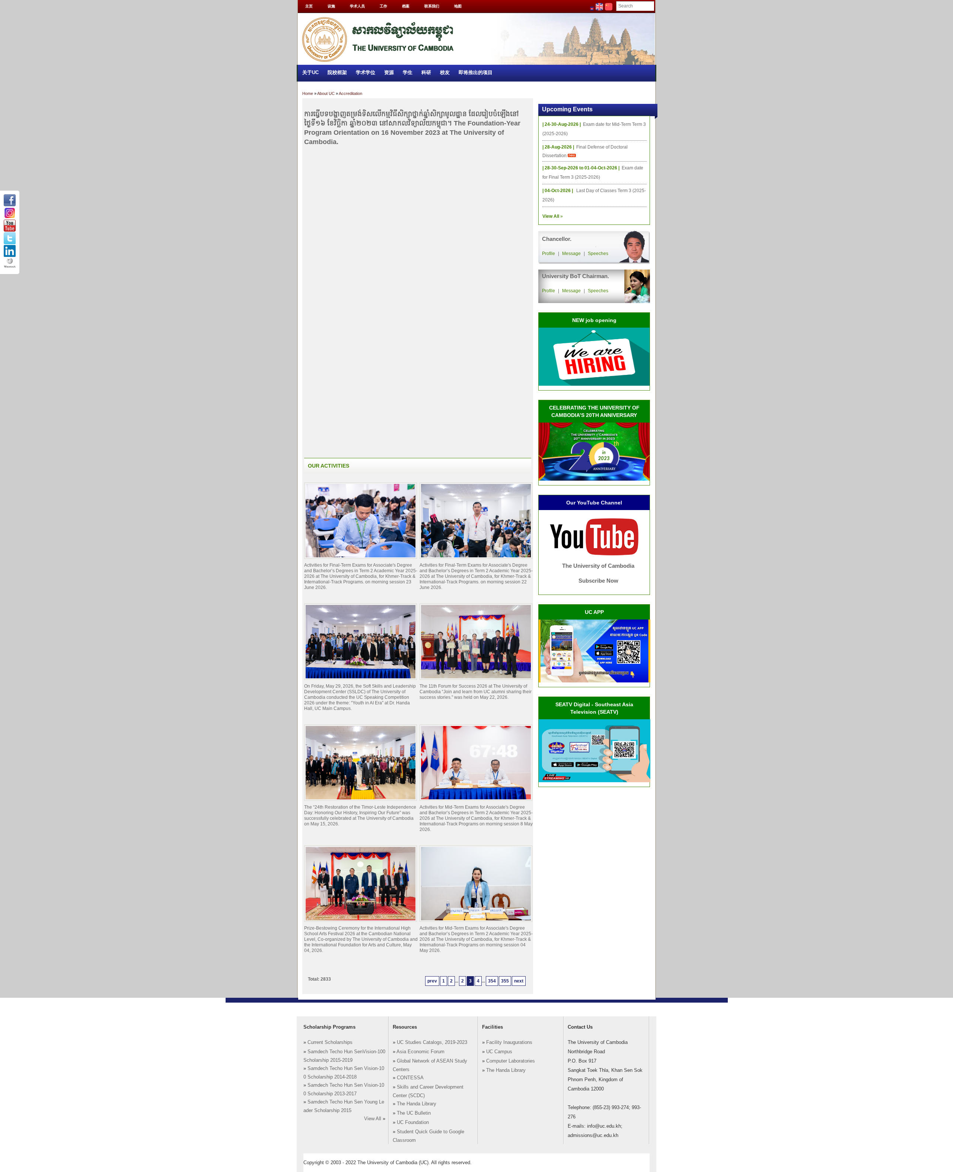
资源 (389, 72)
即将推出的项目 (476, 72)
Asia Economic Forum (420, 1051)
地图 (458, 6)
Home (307, 93)
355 (505, 981)
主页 (309, 6)
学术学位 (365, 72)
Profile (548, 253)
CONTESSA (410, 1077)
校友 (445, 72)
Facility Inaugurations (509, 1042)
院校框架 (337, 72)
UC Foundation (413, 1122)
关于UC (310, 72)
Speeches (598, 253)
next (518, 981)
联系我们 (431, 6)
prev (432, 981)
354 (492, 981)
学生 (407, 72)
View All (372, 1118)
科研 (426, 72)
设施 (331, 6)
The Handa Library (416, 1103)
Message (571, 253)
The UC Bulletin (414, 1113)
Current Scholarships (330, 1042)
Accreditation (350, 93)
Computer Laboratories (510, 1061)
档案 (405, 6)
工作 (383, 6)
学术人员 (357, 6)
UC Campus (499, 1051)
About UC (326, 93)
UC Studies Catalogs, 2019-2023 (432, 1042)
